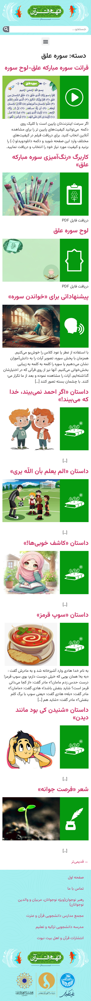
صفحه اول (76, 878)
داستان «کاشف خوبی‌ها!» (56, 543)
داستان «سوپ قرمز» (63, 615)
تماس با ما (75, 889)
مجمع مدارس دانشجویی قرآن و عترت (55, 916)
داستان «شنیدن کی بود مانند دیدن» (52, 714)
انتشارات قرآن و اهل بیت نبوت (60, 938)
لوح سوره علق (71, 231)
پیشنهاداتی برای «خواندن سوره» (48, 297)
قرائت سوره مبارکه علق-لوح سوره (47, 68)
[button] (45, 41)
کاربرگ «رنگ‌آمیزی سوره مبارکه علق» (50, 161)
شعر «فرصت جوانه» (63, 790)
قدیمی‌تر (80, 862)
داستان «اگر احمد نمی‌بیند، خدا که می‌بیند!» (49, 396)
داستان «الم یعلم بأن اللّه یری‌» (49, 471)
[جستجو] (6, 29)
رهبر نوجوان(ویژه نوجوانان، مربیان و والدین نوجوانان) (51, 902)
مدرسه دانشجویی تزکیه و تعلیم (60, 927)
